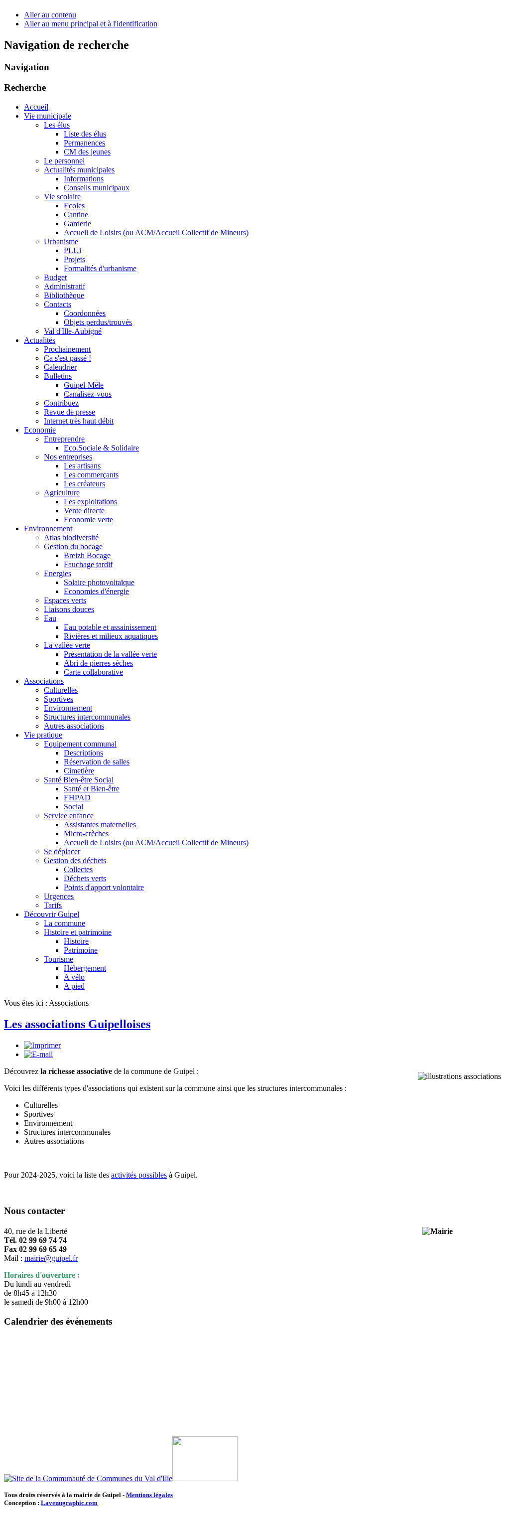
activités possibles (139, 1175)
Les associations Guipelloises (77, 1024)
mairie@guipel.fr (51, 1258)
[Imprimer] (42, 1045)
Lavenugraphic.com (69, 1503)
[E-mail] (38, 1054)
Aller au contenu (50, 14)
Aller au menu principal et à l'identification (90, 23)
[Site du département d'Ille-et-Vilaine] (205, 1478)
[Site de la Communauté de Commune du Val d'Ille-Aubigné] (88, 1478)
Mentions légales (149, 1495)
